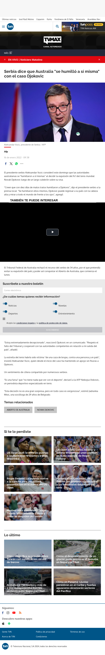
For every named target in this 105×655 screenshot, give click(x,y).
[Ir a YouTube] (14, 612)
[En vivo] (81, 24)
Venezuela (80, 19)
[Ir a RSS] (21, 612)
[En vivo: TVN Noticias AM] (70, 26)
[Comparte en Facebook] (5, 163)
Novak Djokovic (45, 410)
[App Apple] (3, 623)
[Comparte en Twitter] (11, 163)
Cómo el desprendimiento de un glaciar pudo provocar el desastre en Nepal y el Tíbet (77, 559)
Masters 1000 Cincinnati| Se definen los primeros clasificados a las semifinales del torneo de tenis (76, 483)
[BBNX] (5, 646)
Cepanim (40, 19)
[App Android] (10, 623)
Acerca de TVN (8, 636)
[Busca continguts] (57, 26)
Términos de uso (77, 632)
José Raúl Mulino (26, 19)
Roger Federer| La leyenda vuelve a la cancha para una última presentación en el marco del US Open (27, 483)
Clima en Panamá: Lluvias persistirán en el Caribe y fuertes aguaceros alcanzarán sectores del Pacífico (76, 586)
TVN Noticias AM (88, 28)
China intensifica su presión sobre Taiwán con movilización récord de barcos (27, 559)
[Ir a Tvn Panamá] (30, 26)
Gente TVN (6, 632)
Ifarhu (49, 19)
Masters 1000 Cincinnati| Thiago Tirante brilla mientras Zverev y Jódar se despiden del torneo (26, 513)
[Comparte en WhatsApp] (16, 163)
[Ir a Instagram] (8, 612)
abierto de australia (18, 410)
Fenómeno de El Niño (64, 19)
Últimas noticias (9, 19)
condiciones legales (25, 323)
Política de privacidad (45, 632)
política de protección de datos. (53, 323)
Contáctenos (41, 636)
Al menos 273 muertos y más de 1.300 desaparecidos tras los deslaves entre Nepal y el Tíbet (26, 587)
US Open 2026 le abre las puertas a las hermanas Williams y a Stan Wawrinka (27, 455)
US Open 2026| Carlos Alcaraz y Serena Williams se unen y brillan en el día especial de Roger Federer (76, 454)
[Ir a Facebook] (3, 612)
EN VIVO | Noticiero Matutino (25, 59)
